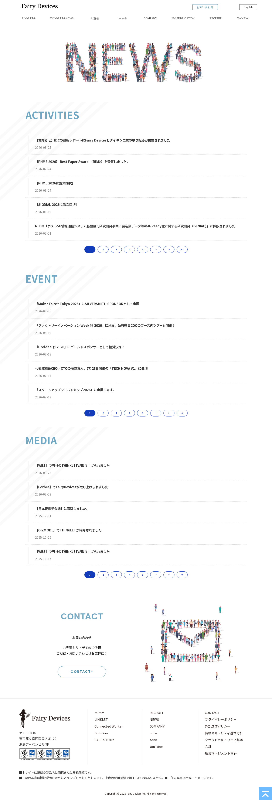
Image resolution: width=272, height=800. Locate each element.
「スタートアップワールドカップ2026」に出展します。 (75, 389)
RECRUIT (215, 18)
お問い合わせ (205, 7)
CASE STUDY (104, 740)
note (153, 733)
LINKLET (101, 719)
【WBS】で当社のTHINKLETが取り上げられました (72, 465)
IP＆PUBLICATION (182, 18)
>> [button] (182, 249)
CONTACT (212, 712)
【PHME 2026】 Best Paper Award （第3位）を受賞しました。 (82, 161)
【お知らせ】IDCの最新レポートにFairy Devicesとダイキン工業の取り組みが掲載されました (102, 140)
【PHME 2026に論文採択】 (55, 183)
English (248, 7)
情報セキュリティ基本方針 (224, 733)
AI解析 (95, 18)
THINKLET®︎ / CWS (62, 18)
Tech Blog (243, 18)
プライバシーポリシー (221, 719)
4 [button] (129, 249)
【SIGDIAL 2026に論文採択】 (57, 204)
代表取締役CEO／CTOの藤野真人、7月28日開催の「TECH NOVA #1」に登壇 (91, 368)
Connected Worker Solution (109, 729)
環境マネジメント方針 (221, 753)
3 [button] (116, 249)
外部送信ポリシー (217, 726)
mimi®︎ (123, 18)
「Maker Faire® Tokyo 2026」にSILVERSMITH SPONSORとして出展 (87, 303)
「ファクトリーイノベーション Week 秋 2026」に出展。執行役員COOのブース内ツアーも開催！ (105, 325)
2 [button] (103, 249)
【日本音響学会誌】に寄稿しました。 (62, 508)
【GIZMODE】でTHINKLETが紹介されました (68, 530)
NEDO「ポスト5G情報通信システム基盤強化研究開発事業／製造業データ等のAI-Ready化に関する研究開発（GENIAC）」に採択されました (135, 226)
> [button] (169, 249)
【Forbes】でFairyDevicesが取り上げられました (71, 486)
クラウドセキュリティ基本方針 (224, 743)
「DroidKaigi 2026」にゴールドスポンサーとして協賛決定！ (80, 346)
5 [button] (142, 249)
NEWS (154, 719)
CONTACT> (82, 671)
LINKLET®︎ (28, 18)
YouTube (156, 746)
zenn (153, 740)
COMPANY (150, 18)
